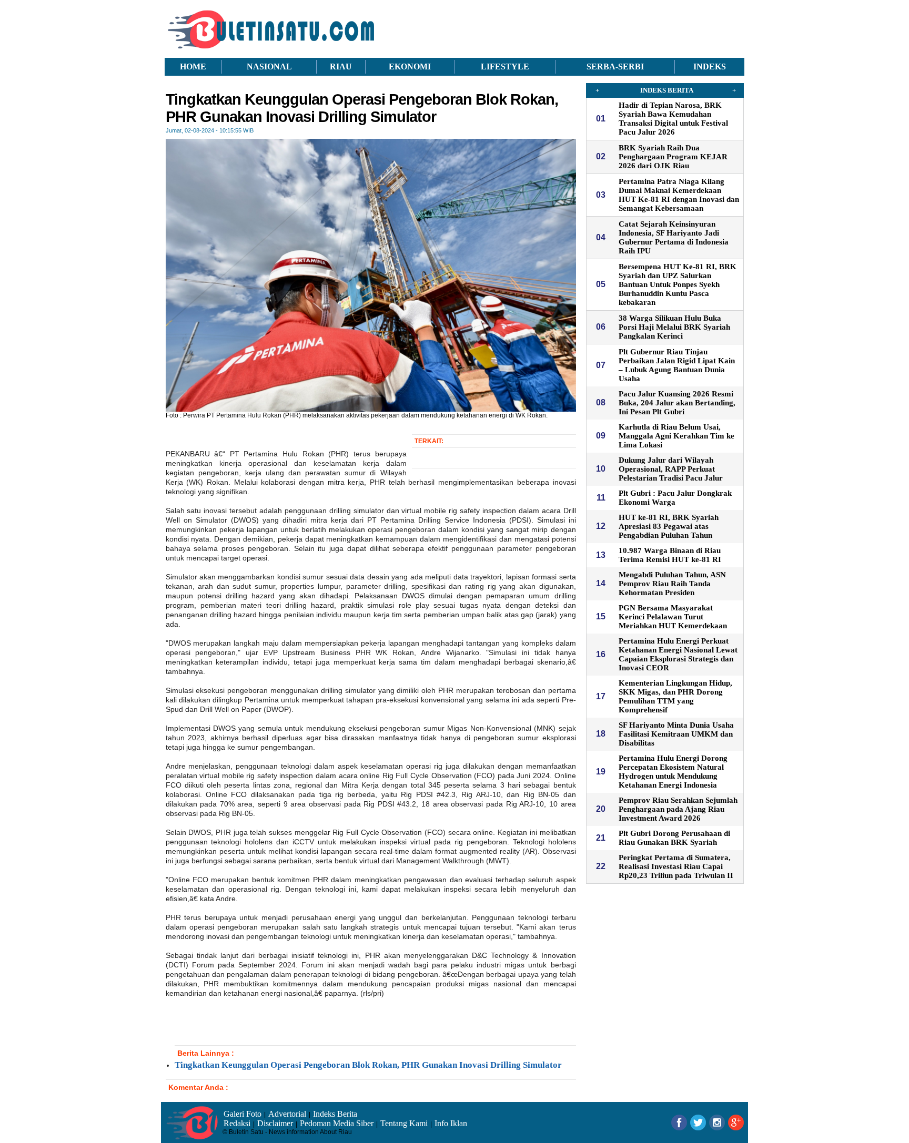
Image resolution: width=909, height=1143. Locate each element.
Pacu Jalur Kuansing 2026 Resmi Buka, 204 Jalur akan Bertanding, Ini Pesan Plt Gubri (677, 403)
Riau (341, 66)
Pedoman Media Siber (336, 1123)
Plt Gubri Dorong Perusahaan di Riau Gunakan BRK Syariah (674, 837)
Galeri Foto (242, 1113)
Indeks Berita (335, 1113)
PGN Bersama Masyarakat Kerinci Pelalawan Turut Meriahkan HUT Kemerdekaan (673, 617)
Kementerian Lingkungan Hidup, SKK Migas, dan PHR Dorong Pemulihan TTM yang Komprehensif (675, 696)
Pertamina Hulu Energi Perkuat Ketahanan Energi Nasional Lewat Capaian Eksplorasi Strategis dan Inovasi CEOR (678, 654)
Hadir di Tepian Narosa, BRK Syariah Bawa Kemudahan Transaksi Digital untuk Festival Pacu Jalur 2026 (673, 118)
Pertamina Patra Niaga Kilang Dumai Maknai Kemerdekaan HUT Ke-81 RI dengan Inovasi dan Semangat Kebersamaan (679, 194)
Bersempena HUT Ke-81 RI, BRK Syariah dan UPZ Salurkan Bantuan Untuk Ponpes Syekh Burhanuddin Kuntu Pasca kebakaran (677, 284)
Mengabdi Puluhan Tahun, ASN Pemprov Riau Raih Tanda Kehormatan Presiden (672, 583)
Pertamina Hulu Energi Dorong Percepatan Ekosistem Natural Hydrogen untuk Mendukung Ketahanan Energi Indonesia (673, 771)
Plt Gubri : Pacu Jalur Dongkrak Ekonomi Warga (675, 497)
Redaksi (237, 1123)
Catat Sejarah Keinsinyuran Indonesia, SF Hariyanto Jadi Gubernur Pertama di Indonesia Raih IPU (674, 237)
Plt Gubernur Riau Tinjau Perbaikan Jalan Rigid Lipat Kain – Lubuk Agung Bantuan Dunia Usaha (677, 365)
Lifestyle (505, 66)
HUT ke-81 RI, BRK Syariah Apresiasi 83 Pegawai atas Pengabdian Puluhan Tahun (669, 526)
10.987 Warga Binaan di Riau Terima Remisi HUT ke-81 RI (670, 555)
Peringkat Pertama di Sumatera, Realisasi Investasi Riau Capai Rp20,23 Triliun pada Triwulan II (676, 866)
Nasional (269, 66)
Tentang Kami (404, 1123)
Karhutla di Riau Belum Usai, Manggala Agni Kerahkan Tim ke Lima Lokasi (676, 436)
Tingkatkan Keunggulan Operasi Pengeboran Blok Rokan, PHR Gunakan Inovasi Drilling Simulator (368, 1065)
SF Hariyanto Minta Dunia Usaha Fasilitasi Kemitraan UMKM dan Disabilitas (676, 734)
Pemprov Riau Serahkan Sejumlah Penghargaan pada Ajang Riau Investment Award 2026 (678, 809)
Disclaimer (275, 1123)
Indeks (709, 66)
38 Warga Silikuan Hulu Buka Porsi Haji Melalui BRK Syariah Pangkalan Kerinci (674, 327)
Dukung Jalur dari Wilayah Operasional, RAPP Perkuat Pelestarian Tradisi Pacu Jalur (671, 469)
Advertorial (287, 1113)
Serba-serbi (615, 66)
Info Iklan (451, 1123)
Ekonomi (410, 66)
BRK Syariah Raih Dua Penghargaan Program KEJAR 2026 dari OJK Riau (673, 157)
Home (193, 66)
